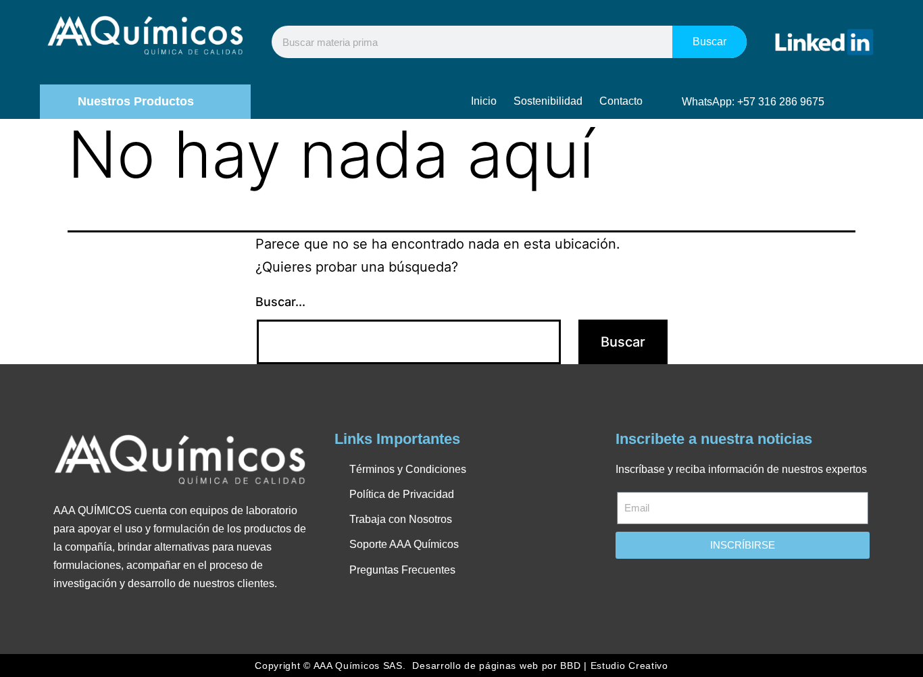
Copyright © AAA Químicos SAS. (330, 665)
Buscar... (280, 302)
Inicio (484, 101)
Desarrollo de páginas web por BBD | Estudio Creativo (540, 665)
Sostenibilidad (548, 101)
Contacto (621, 101)
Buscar (709, 41)
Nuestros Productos (136, 101)
